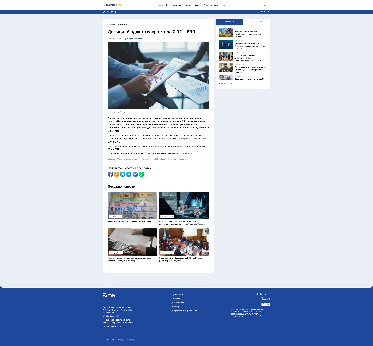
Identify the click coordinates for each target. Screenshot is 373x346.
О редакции (177, 294)
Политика (188, 5)
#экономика (147, 159)
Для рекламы (177, 302)
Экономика (122, 24)
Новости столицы (174, 5)
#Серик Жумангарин (169, 159)
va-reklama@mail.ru (112, 326)
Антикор (175, 306)
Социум (198, 5)
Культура (208, 5)
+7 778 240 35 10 (111, 316)
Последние (229, 22)
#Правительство (124, 159)
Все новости (224, 83)
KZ (269, 12)
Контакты (175, 298)
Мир (223, 5)
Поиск (263, 12)
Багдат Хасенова (134, 39)
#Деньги (111, 159)
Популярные (256, 22)
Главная (160, 5)
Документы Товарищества (184, 310)
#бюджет (136, 159)
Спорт (216, 5)
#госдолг (183, 159)
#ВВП (156, 159)
